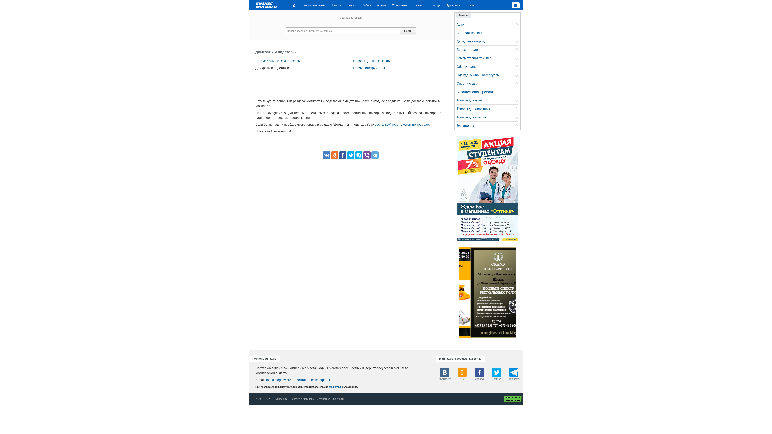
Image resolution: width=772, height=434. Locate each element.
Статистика (323, 399)
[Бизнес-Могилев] (266, 5)
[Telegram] (375, 155)
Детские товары (468, 49)
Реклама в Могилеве (302, 399)
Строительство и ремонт (475, 92)
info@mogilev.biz (278, 380)
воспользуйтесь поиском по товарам (402, 124)
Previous (455, 294)
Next (520, 294)
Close (285, 2)
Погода (436, 5)
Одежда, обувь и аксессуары (478, 75)
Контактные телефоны (313, 380)
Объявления (399, 5)
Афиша (381, 5)
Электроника (466, 125)
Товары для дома (470, 100)
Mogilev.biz (346, 17)
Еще (471, 5)
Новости (336, 5)
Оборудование (467, 66)
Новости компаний (313, 5)
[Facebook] (342, 155)
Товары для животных (473, 109)
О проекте (282, 399)
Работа (366, 5)
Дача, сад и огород (471, 41)
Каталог (351, 5)
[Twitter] (350, 155)
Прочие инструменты (369, 68)
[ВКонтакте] (326, 155)
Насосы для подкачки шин (372, 61)
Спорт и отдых (467, 83)
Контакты (338, 399)
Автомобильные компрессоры (278, 61)
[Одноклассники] (334, 155)
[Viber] (367, 155)
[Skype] (358, 155)
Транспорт (419, 5)
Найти (408, 31)
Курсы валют (454, 5)
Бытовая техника (469, 33)
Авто (460, 24)
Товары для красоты (472, 117)
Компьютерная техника (474, 58)
